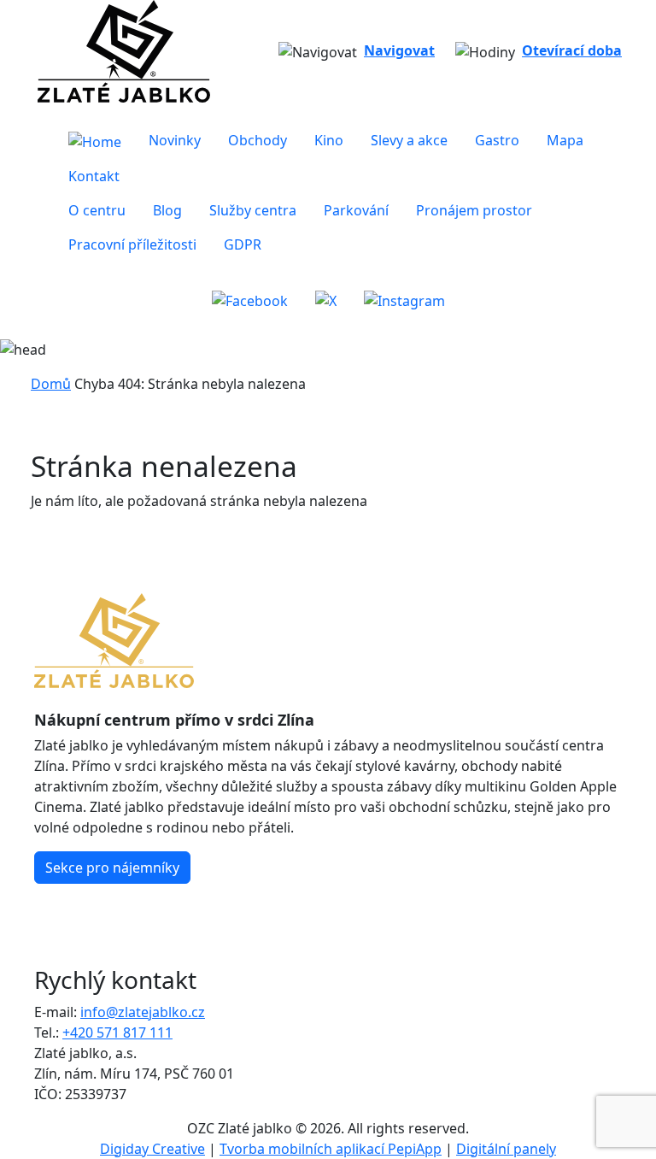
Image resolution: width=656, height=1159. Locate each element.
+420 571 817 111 (117, 1032)
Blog (167, 210)
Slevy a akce (409, 140)
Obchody (257, 140)
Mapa (565, 140)
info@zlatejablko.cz (142, 1012)
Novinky (175, 140)
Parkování (356, 210)
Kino (328, 140)
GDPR (242, 244)
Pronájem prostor (474, 210)
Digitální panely (506, 1148)
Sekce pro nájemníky (112, 867)
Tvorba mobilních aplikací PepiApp (331, 1148)
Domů (51, 383)
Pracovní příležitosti (132, 244)
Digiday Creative (152, 1148)
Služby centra (252, 210)
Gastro (497, 140)
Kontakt (94, 176)
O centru (97, 210)
